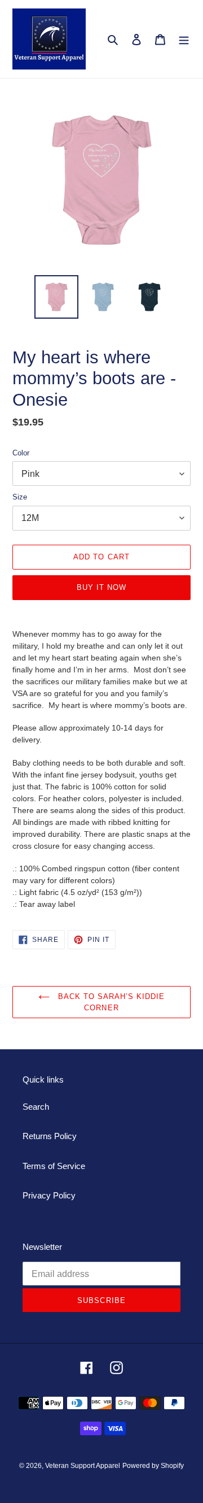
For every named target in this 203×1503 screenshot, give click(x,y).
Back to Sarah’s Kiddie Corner (110, 1002)
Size (19, 497)
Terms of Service (54, 1166)
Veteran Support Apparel (82, 1466)
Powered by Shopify (153, 1466)
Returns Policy (50, 1136)
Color (20, 453)
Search (36, 1106)
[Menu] (184, 39)
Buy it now (101, 587)
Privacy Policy (49, 1195)
